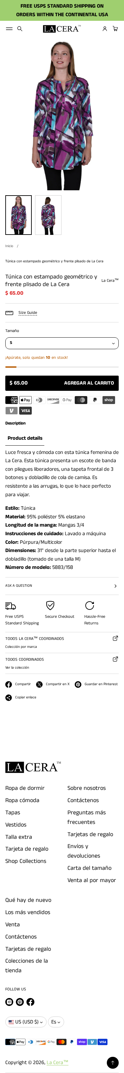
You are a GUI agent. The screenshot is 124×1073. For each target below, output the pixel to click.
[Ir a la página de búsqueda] (20, 28)
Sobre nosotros (86, 788)
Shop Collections (25, 861)
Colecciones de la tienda (26, 966)
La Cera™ (57, 1062)
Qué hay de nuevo (28, 900)
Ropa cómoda (22, 800)
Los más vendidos (27, 912)
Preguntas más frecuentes (86, 817)
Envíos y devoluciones (83, 851)
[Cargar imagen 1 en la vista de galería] (18, 215)
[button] (20, 28)
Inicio (9, 246)
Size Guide (28, 312)
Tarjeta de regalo (26, 849)
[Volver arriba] (113, 1063)
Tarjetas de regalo (90, 834)
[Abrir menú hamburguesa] (9, 29)
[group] (24, 438)
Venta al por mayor (91, 880)
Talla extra (18, 837)
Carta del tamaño (89, 868)
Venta (12, 924)
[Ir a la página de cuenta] (105, 28)
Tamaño (12, 331)
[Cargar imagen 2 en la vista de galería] (48, 215)
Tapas (12, 812)
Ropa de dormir (25, 788)
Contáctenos (83, 800)
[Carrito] (114, 28)
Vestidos (15, 825)
